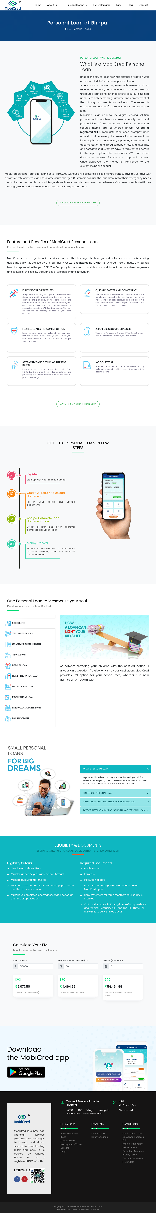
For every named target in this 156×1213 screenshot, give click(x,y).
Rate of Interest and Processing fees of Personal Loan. (114, 810)
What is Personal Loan (95, 769)
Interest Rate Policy (132, 1144)
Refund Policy (129, 1148)
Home (37, 5)
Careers (64, 1148)
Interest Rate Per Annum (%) (73, 961)
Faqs (119, 5)
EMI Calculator (101, 5)
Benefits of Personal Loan (97, 793)
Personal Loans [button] (75, 5)
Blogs (63, 1137)
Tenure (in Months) (113, 961)
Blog (130, 5)
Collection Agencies (133, 1151)
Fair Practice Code (132, 1133)
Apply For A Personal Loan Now (78, 203)
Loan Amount (20, 961)
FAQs (63, 1152)
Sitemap (95, 1210)
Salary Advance (99, 1137)
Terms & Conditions (132, 1158)
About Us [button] (52, 5)
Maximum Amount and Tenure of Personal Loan (109, 802)
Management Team (71, 1144)
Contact (143, 5)
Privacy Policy (129, 1155)
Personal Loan (98, 1133)
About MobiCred (69, 1133)
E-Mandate (128, 1162)
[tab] (29, 623)
